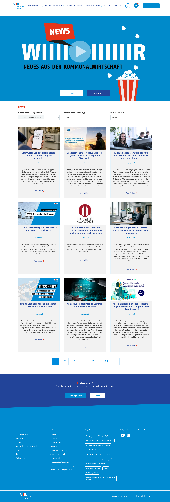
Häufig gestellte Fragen (59, 450)
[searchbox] (48, 117)
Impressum (55, 434)
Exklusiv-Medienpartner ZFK (62, 470)
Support (53, 446)
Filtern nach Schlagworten (30, 112)
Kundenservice (56, 442)
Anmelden (151, 6)
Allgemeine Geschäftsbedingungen (64, 466)
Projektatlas (20, 458)
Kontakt (97, 396)
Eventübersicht (22, 434)
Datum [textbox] (114, 118)
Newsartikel (99, 93)
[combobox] (39, 117)
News (18, 454)
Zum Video (38, 261)
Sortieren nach (117, 112)
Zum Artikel (38, 191)
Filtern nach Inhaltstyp (74, 112)
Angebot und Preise (58, 454)
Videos (71, 93)
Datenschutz (55, 458)
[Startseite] (18, 6)
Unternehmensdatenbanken (27, 446)
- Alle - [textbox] (68, 118)
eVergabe (19, 442)
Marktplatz (20, 438)
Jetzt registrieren (76, 396)
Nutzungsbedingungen (59, 462)
